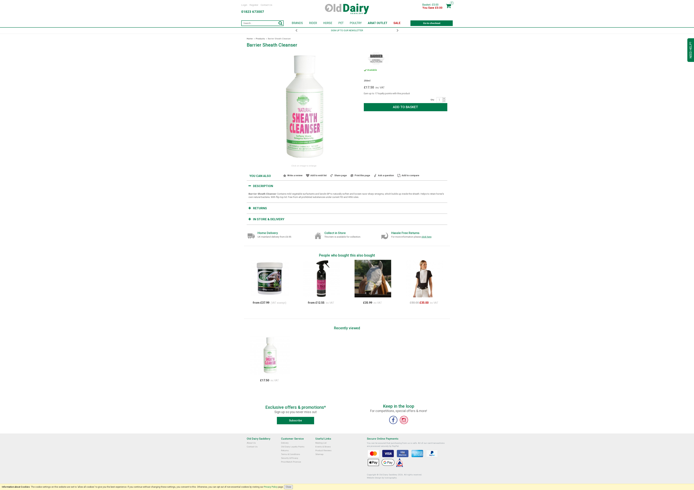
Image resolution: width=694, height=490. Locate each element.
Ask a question (386, 175)
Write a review (295, 175)
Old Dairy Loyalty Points (292, 446)
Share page (340, 175)
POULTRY (356, 23)
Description (263, 186)
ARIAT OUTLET (377, 23)
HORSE (327, 23)
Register (254, 5)
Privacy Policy (271, 487)
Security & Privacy (289, 458)
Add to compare (410, 175)
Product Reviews (323, 450)
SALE (396, 23)
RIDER (313, 23)
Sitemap (319, 454)
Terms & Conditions (290, 454)
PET (341, 23)
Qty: (432, 99)
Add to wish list (318, 175)
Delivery (285, 443)
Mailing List (321, 443)
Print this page (362, 175)
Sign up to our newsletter (347, 30)
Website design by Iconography (382, 477)
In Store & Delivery (268, 219)
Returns (260, 208)
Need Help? (690, 50)
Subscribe (295, 420)
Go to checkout (431, 23)
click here (426, 236)
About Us (251, 443)
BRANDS (297, 23)
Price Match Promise (291, 462)
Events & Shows (323, 446)
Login (244, 5)
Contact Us (266, 5)
